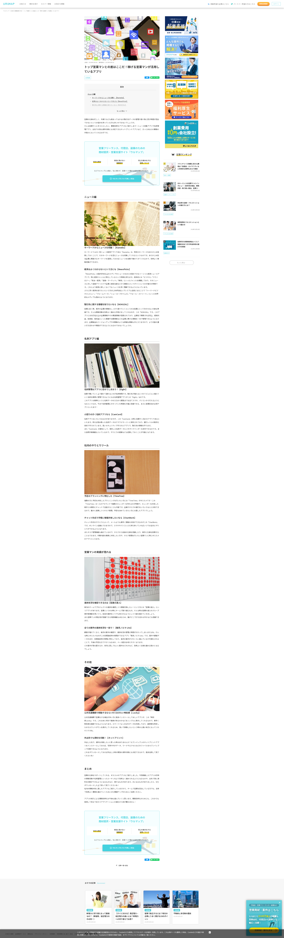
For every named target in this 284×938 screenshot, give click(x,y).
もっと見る (121, 111)
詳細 (141, 935)
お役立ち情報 (59, 4)
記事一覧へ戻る (123, 865)
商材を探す (33, 4)
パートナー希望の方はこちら (244, 4)
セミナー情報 (46, 4)
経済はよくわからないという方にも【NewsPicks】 (110, 101)
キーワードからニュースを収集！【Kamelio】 (108, 98)
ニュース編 (91, 94)
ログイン (276, 4)
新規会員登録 (263, 4)
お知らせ (22, 4)
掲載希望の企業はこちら (219, 4)
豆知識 (90, 910)
